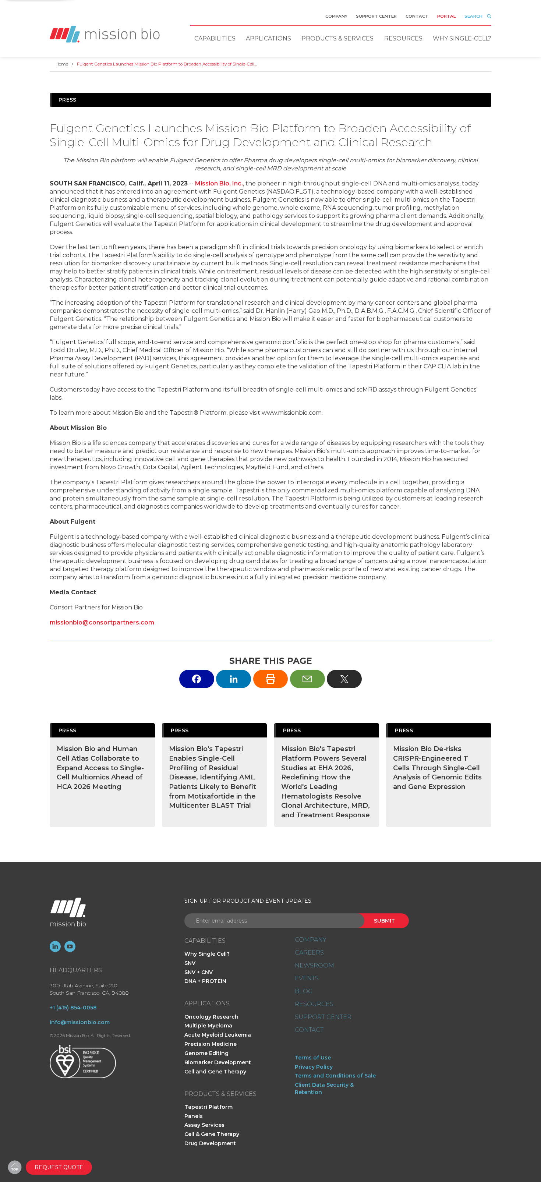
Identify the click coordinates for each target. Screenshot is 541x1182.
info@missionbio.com (80, 1022)
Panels (193, 1116)
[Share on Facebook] (196, 679)
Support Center (376, 16)
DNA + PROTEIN (205, 981)
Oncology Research (211, 1016)
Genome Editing (206, 1053)
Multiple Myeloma (208, 1025)
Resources (403, 38)
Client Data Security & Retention (324, 1089)
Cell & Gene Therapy (211, 1134)
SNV (189, 963)
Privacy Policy (314, 1067)
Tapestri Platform (208, 1107)
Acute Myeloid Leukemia (217, 1034)
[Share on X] (344, 679)
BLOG (303, 991)
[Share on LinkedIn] (233, 679)
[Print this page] (270, 679)
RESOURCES (314, 1004)
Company (336, 16)
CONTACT (309, 1030)
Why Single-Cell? (462, 38)
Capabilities (215, 38)
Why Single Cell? (207, 954)
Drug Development (210, 1143)
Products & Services (337, 38)
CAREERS (309, 953)
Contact (417, 16)
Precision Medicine (210, 1044)
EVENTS (307, 978)
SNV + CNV (198, 972)
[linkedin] (55, 946)
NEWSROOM (314, 966)
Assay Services (204, 1125)
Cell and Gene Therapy (215, 1071)
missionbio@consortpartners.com (102, 622)
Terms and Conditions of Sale (335, 1075)
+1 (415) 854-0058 (73, 1007)
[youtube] (69, 946)
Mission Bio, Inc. (219, 183)
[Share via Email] (307, 679)
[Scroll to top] (14, 1167)
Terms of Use (313, 1057)
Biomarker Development (217, 1062)
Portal (446, 16)
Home (62, 64)
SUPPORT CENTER (323, 1017)
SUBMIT (384, 920)
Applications (268, 38)
